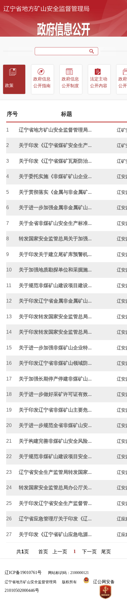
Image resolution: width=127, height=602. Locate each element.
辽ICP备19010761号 (23, 572)
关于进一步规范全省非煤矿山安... (55, 425)
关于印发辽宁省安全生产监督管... (55, 503)
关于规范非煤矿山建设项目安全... (55, 456)
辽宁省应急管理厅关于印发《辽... (55, 518)
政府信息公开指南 (42, 82)
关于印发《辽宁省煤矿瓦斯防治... (55, 161)
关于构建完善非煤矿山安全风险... (55, 441)
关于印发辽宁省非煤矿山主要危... (55, 410)
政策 (9, 85)
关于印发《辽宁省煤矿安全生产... (55, 145)
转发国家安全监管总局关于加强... (55, 238)
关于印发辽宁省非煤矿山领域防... (55, 363)
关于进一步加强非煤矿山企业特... (55, 347)
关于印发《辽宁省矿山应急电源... (55, 534)
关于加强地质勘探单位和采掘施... (55, 269)
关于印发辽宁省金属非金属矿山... (55, 300)
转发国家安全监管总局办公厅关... (55, 487)
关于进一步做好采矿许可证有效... (55, 394)
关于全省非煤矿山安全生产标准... (55, 223)
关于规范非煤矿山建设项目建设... (55, 285)
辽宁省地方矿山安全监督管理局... (55, 129)
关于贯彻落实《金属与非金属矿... (55, 192)
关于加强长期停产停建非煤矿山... (55, 378)
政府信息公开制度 (70, 82)
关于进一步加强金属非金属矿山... (55, 207)
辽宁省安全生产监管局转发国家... (55, 472)
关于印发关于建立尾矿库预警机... (55, 254)
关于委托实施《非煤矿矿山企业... (55, 176)
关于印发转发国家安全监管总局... (55, 316)
